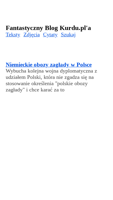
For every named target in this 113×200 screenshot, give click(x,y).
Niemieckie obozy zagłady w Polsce (49, 64)
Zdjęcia (32, 34)
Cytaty (50, 34)
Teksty (13, 34)
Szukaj (68, 34)
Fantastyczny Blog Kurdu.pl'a (48, 27)
